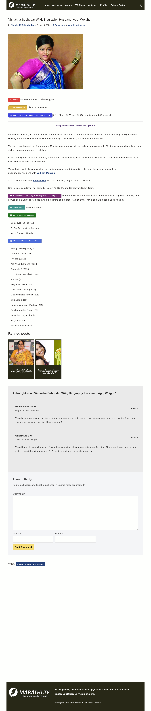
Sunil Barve (39, 180)
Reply (134, 409)
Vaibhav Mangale (46, 173)
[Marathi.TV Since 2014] (22, 5)
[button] (97, 5)
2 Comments (59, 25)
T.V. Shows (80, 5)
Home (47, 5)
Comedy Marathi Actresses (30, 564)
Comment (19, 493)
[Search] (140, 5)
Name (17, 533)
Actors (68, 5)
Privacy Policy (118, 5)
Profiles (104, 5)
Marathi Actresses (76, 25)
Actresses (57, 5)
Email (59, 533)
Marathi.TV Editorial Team (23, 25)
